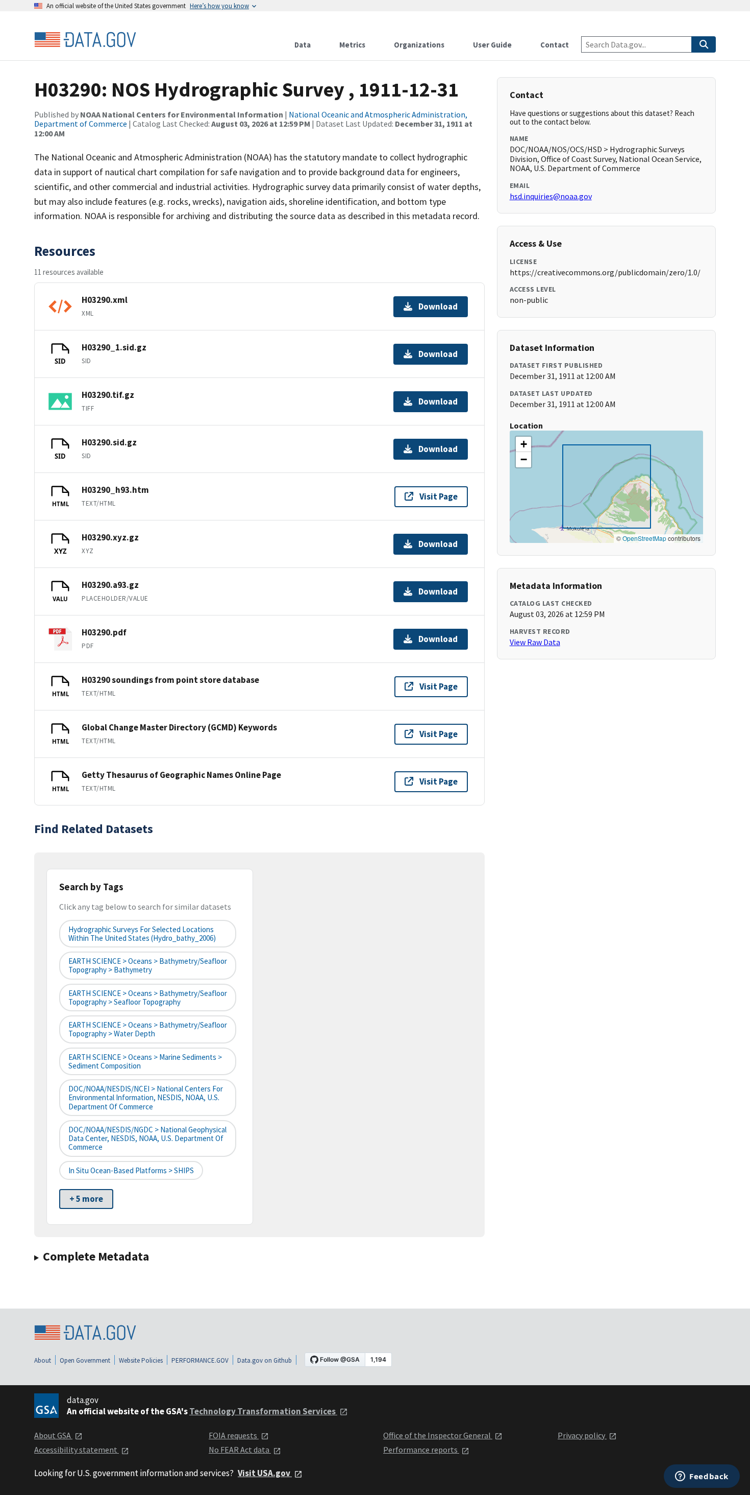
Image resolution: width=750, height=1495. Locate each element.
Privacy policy (582, 1435)
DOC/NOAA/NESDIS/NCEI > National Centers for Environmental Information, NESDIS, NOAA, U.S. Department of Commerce (145, 1097)
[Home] (85, 40)
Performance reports (421, 1449)
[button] (523, 444)
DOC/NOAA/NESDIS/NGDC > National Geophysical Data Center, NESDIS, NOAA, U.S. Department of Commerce (147, 1138)
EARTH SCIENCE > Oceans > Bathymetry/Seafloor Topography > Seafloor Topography (147, 997)
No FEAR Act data (240, 1449)
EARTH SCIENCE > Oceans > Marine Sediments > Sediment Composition (145, 1061)
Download (438, 306)
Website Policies (141, 1360)
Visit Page (438, 496)
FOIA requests (234, 1435)
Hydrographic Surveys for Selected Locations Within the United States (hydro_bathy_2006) (142, 933)
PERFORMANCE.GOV (200, 1360)
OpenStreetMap (644, 538)
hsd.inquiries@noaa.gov (551, 196)
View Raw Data (535, 642)
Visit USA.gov (265, 1473)
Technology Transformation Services (263, 1411)
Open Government (85, 1360)
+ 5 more (86, 1198)
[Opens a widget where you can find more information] (702, 1477)
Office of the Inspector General (437, 1435)
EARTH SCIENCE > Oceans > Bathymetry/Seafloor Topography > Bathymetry (147, 965)
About (42, 1360)
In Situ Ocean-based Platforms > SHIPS (131, 1170)
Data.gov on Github (264, 1360)
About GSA (53, 1435)
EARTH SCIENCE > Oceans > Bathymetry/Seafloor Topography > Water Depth (147, 1029)
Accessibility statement (76, 1449)
